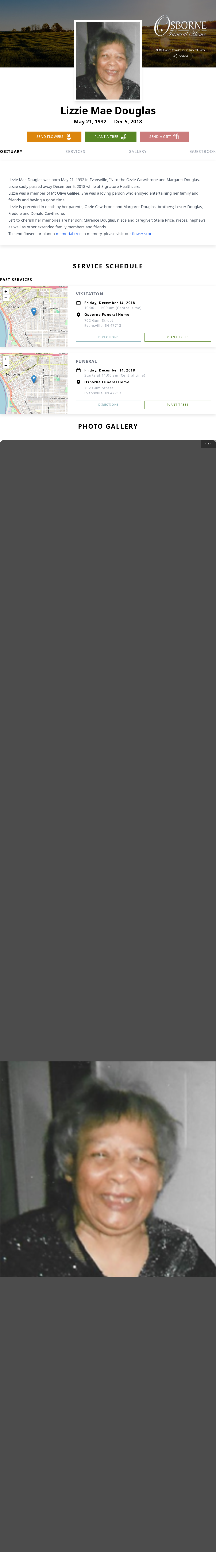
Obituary (11, 151)
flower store (143, 233)
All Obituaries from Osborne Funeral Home (180, 50)
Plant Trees (178, 337)
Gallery (137, 151)
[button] (33, 312)
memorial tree (68, 233)
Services (75, 151)
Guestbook (203, 151)
